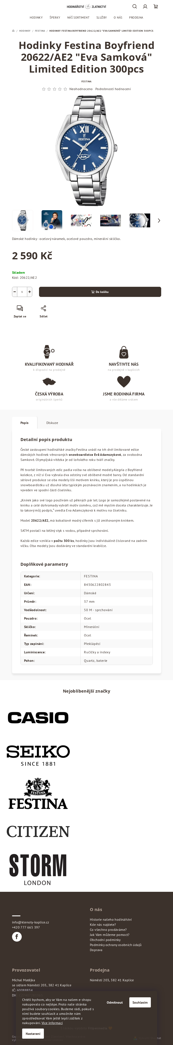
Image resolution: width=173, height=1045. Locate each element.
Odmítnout (115, 1002)
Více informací (52, 1023)
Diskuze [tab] (52, 423)
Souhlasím (140, 1002)
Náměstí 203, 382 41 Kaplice (112, 980)
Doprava (96, 950)
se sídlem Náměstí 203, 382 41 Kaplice (42, 985)
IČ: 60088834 (22, 990)
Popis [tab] (24, 423)
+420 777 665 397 (26, 927)
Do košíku (102, 292)
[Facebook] (17, 937)
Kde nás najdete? (103, 924)
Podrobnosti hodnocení (113, 89)
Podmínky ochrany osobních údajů (116, 945)
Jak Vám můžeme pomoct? (110, 935)
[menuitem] (36, 17)
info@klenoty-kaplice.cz (30, 922)
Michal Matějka (23, 980)
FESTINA (86, 81)
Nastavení (33, 1033)
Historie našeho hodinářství (111, 919)
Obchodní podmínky (105, 940)
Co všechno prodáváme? (108, 929)
